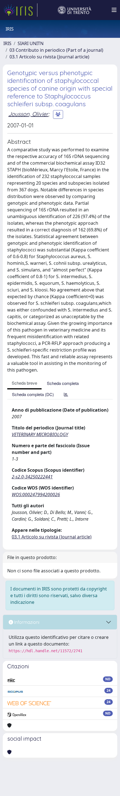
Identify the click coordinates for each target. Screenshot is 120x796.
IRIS (7, 43)
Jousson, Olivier (28, 113)
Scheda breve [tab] (24, 383)
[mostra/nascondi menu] (114, 10)
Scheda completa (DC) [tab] (33, 394)
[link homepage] (20, 10)
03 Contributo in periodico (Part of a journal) (56, 50)
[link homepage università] (75, 10)
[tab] (66, 394)
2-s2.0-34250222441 (32, 477)
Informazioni (26, 622)
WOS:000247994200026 (36, 494)
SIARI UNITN (31, 43)
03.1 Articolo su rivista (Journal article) (49, 57)
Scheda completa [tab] (63, 383)
